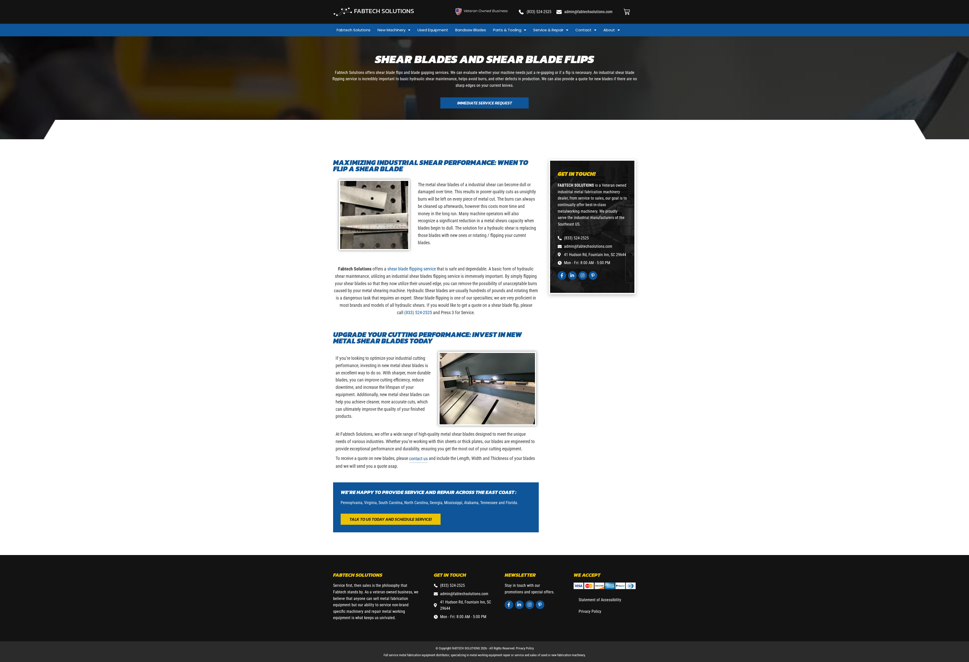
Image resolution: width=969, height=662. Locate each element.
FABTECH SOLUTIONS (384, 11)
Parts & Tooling (507, 30)
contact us (418, 458)
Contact (583, 30)
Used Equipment (432, 30)
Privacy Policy (590, 611)
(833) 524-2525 (418, 312)
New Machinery (392, 30)
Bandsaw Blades (470, 30)
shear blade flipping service (411, 268)
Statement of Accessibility (600, 599)
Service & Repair (548, 30)
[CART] (626, 12)
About (609, 30)
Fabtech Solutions (353, 30)
